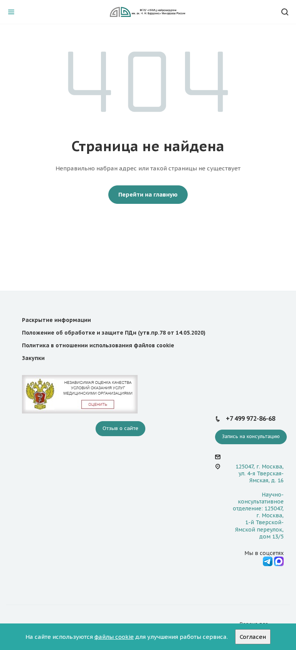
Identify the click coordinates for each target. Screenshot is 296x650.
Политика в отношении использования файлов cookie (98, 345)
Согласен (253, 636)
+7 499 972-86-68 (250, 418)
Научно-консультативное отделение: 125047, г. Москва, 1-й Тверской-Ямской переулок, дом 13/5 (258, 515)
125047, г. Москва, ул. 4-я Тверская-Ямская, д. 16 (259, 473)
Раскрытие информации (56, 320)
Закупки (33, 358)
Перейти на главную (148, 194)
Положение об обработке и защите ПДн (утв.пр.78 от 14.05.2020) (113, 332)
